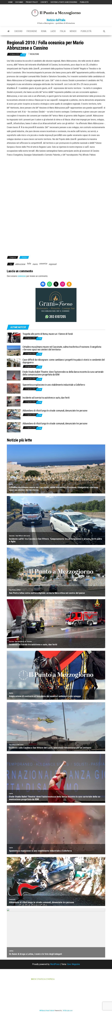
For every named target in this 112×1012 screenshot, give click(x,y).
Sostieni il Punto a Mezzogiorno (64, 2)
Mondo (73, 31)
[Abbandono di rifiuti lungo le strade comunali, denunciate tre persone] (13, 414)
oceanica (43, 263)
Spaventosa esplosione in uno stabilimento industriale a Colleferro (54, 384)
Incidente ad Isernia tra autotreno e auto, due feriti (46, 397)
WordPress (55, 964)
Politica (24, 257)
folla (29, 263)
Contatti (44, 2)
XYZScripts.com (68, 1010)
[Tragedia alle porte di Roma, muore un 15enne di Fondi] (13, 337)
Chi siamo (19, 2)
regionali (53, 264)
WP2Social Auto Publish (46, 1010)
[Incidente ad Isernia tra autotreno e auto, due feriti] (13, 401)
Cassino (18, 31)
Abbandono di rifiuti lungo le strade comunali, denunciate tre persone (55, 410)
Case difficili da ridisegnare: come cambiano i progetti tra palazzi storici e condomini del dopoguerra (64, 361)
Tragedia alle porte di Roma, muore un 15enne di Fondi (48, 333)
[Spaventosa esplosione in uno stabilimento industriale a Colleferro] (13, 388)
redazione (34, 54)
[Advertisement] (56, 175)
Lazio (53, 31)
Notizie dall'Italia (56, 20)
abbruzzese (20, 264)
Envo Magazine (73, 964)
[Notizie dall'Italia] (8, 31)
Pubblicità (84, 2)
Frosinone (31, 31)
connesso (22, 276)
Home (10, 2)
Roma (43, 31)
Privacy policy (32, 2)
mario (35, 264)
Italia (63, 31)
